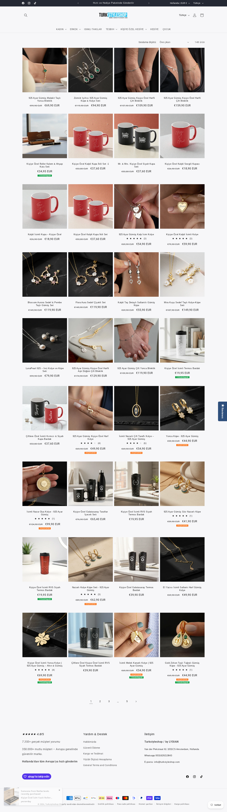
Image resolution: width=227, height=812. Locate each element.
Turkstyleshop (51, 804)
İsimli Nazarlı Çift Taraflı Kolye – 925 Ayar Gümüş (136, 437)
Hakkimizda (89, 741)
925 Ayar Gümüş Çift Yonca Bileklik (136, 368)
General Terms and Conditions (100, 765)
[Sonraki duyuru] (149, 3)
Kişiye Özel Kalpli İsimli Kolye (182, 234)
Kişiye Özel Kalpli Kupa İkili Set (91, 234)
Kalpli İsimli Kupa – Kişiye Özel (44, 234)
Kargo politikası (181, 804)
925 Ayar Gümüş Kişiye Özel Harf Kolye (91, 437)
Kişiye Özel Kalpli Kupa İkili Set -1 (90, 164)
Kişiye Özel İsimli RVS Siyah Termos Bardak (136, 513)
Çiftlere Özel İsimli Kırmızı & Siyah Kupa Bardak (44, 437)
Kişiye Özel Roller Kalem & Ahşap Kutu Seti (45, 165)
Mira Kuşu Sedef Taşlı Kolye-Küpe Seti (182, 304)
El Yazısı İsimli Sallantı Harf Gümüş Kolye (182, 588)
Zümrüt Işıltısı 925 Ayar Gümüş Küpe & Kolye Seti (90, 99)
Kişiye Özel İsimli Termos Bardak (182, 368)
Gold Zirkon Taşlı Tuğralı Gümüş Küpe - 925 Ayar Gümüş (182, 664)
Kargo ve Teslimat (93, 753)
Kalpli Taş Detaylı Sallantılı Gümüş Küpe (136, 304)
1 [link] (91, 701)
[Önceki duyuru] (78, 3)
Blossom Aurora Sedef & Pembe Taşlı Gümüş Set (45, 304)
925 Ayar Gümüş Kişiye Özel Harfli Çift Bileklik (136, 99)
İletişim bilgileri (163, 804)
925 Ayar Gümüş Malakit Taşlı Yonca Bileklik (45, 99)
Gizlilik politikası (106, 804)
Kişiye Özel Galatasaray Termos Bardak (136, 588)
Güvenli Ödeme (91, 747)
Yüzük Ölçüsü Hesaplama (97, 759)
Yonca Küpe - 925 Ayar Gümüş (182, 436)
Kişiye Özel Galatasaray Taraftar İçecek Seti (90, 513)
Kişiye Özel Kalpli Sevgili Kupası (182, 164)
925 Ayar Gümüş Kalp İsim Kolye (136, 234)
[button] (25, 15)
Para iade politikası (126, 804)
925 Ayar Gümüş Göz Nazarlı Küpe (182, 511)
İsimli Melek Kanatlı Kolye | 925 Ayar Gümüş (136, 664)
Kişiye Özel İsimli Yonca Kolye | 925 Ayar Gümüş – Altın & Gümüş (45, 664)
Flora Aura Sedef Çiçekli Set (91, 302)
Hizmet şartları (146, 804)
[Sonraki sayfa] (136, 701)
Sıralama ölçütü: (147, 42)
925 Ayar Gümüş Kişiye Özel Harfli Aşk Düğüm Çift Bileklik (90, 369)
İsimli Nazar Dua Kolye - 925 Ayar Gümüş (45, 513)
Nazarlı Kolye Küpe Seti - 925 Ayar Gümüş (90, 588)
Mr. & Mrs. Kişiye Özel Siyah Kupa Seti (136, 165)
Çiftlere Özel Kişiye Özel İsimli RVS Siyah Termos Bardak (90, 664)
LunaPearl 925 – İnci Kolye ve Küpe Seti (45, 369)
